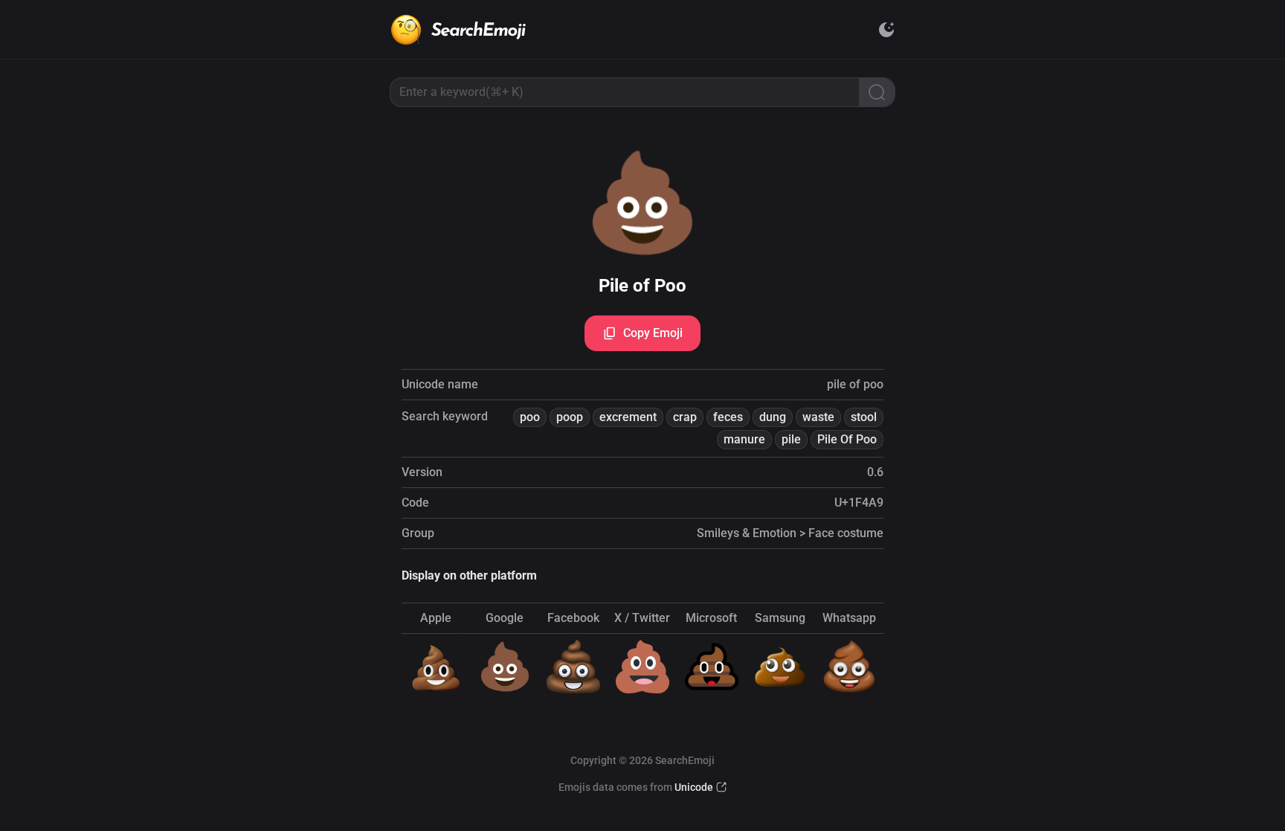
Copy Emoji (653, 333)
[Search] (877, 92)
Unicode (693, 787)
